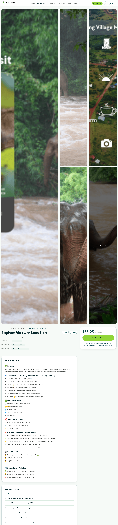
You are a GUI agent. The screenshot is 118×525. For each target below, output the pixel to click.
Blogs (69, 3)
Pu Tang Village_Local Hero (18, 328)
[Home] (1, 328)
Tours (6, 328)
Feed (75, 3)
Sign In (111, 3)
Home (33, 3)
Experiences (41, 3)
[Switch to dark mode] (105, 3)
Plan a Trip (98, 3)
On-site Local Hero (18, 345)
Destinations (61, 3)
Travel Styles (51, 3)
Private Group (17, 341)
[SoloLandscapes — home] (9, 3)
